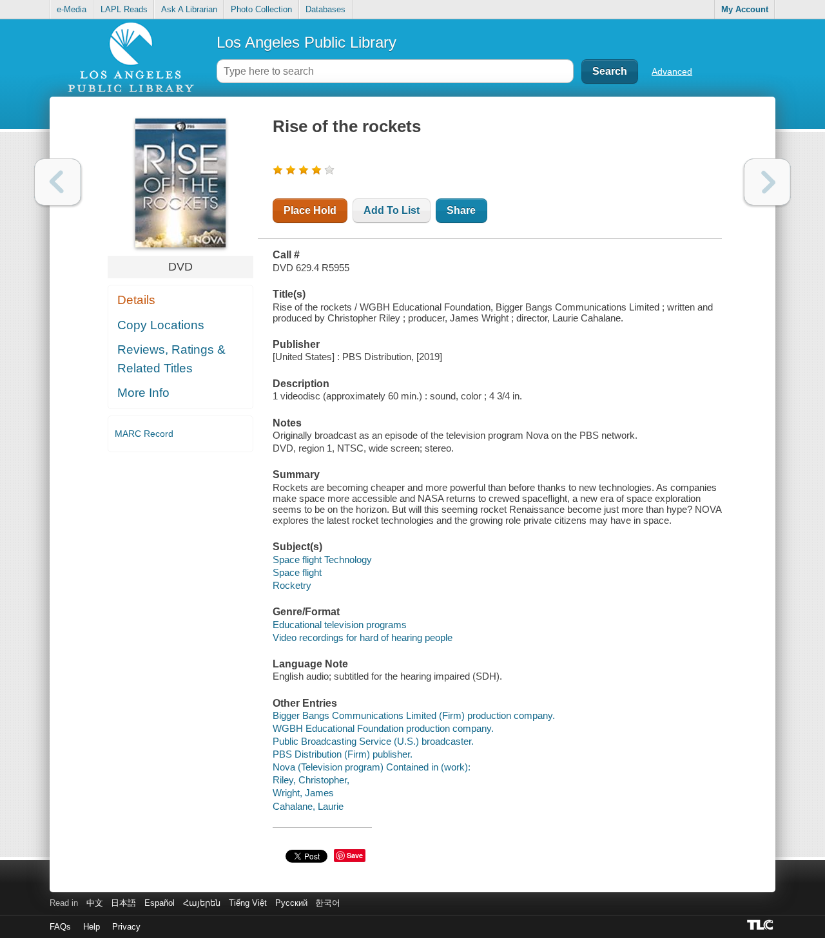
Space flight (297, 572)
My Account (744, 9)
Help (91, 927)
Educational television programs (340, 624)
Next (767, 182)
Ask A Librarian (189, 9)
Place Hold (310, 210)
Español (159, 903)
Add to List (392, 210)
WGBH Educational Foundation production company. (383, 728)
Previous (57, 182)
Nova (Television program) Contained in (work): (372, 766)
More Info (143, 392)
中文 (94, 903)
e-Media (71, 9)
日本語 (123, 903)
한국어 (327, 903)
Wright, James (303, 792)
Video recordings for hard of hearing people (362, 637)
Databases (325, 9)
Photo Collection (261, 9)
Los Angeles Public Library (306, 42)
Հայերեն (201, 903)
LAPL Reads (124, 9)
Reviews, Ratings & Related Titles (171, 359)
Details (136, 300)
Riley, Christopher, (311, 779)
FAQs (60, 927)
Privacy (126, 927)
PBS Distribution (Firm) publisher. (342, 754)
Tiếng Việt (248, 903)
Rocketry (292, 585)
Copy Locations (160, 325)
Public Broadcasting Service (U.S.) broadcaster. (373, 741)
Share (461, 210)
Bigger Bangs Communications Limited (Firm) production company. (414, 715)
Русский (291, 903)
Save (355, 855)
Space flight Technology (322, 559)
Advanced (672, 71)
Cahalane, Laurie (308, 806)
